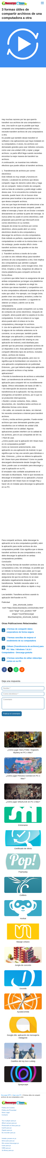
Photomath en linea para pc (11, 1125)
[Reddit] (21, 669)
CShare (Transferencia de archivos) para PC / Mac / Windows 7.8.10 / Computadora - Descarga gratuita (23, 649)
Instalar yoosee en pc (9, 1138)
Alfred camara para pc (9, 1123)
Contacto (5, 1115)
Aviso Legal (6, 1112)
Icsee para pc (6, 1145)
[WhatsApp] (16, 669)
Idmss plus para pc (8, 1141)
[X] (10, 669)
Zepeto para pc (7, 1130)
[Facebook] (4, 669)
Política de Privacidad (9, 1110)
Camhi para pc (7, 1128)
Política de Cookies (8, 1108)
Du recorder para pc (8, 1132)
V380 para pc (6, 1148)
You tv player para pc (9, 1121)
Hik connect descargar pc (10, 1143)
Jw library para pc (8, 1150)
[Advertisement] (23, 93)
